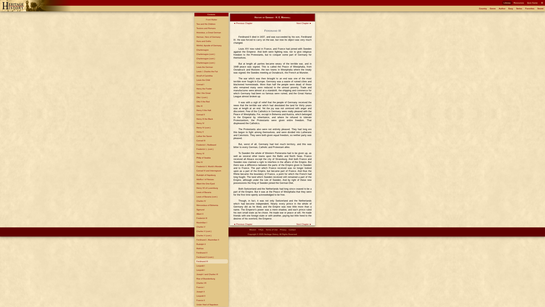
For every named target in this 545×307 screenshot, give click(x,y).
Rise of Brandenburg (205, 279)
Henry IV (200, 123)
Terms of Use (272, 230)
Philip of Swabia (203, 158)
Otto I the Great (203, 93)
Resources (519, 3)
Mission (252, 230)
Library (507, 3)
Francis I (200, 287)
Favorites (529, 8)
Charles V (200, 227)
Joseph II (200, 292)
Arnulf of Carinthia (204, 76)
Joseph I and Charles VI (207, 274)
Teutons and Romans (206, 28)
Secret (540, 8)
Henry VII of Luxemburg (207, 188)
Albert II (199, 214)
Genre (493, 8)
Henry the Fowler (204, 89)
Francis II (200, 300)
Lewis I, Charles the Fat (207, 71)
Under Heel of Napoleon (207, 304)
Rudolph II (201, 244)
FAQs (260, 230)
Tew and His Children (205, 24)
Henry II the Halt (203, 110)
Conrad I (200, 84)
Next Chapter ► (304, 23)
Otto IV (199, 162)
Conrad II (200, 114)
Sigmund (200, 210)
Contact (292, 230)
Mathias (200, 248)
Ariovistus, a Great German (208, 32)
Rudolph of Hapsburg (206, 175)
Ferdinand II (201, 253)
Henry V (200, 132)
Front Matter (211, 19)
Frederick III (201, 218)
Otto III (199, 106)
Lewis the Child (203, 80)
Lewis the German (204, 67)
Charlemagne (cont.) (205, 54)
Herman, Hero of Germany (208, 37)
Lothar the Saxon (204, 136)
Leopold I (200, 266)
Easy (510, 8)
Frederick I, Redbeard (206, 145)
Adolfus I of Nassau (205, 179)
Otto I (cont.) (202, 97)
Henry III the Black (204, 119)
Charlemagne (202, 50)
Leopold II (200, 296)
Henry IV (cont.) (203, 127)
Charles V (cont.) (204, 231)
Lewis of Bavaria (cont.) (207, 197)
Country (483, 8)
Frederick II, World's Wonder (209, 166)
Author (502, 8)
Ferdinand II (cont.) (205, 257)
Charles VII (201, 283)
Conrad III (200, 140)
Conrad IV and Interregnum (208, 171)
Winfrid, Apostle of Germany (209, 45)
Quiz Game (532, 3)
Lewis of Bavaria (203, 192)
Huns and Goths (203, 41)
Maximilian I (201, 222)
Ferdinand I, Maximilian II (207, 240)
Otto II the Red (203, 101)
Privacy (283, 230)
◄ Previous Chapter (242, 23)
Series (519, 8)
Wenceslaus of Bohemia (207, 205)
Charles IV (201, 201)
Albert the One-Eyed (205, 183)
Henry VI (200, 153)
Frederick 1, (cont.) (205, 149)
